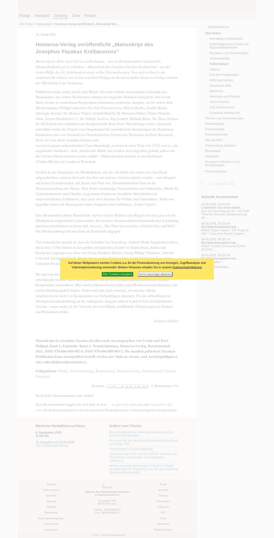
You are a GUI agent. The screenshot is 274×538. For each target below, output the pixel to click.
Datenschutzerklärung (187, 267)
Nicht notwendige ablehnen (155, 274)
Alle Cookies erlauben (117, 274)
